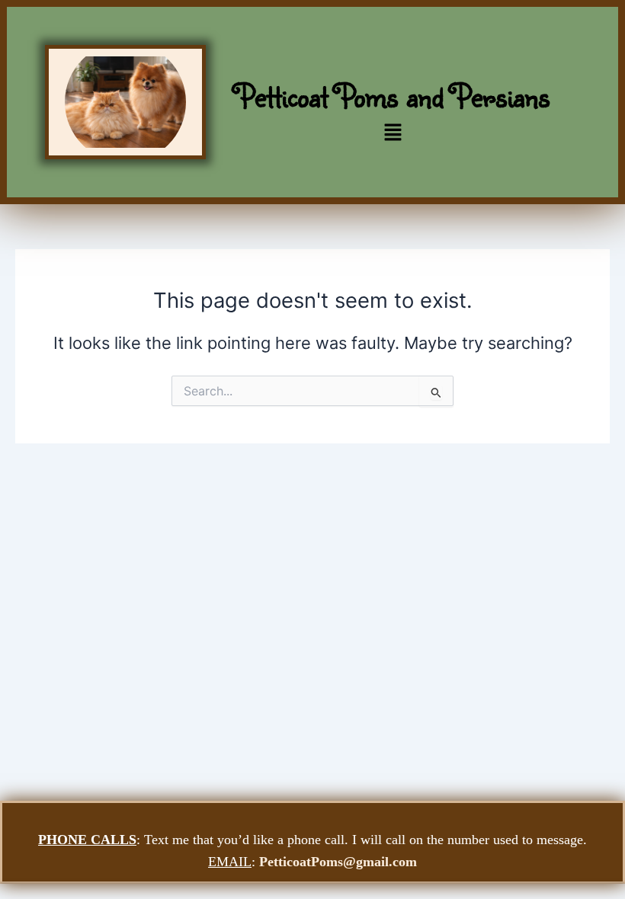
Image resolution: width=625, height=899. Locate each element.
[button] (392, 133)
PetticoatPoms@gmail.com (338, 861)
